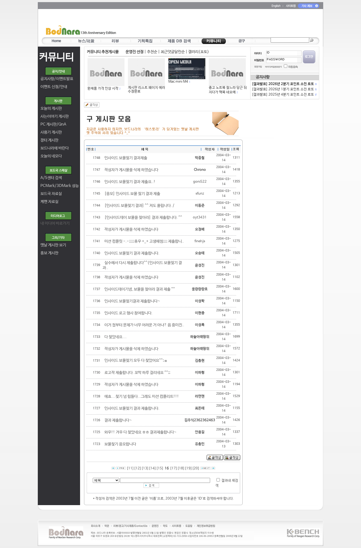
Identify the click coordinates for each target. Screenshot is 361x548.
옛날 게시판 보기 (53, 245)
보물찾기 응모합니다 (120, 444)
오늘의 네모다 (51, 156)
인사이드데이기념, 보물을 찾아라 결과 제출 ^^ (139, 289)
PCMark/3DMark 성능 (59, 185)
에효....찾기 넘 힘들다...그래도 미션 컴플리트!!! (141, 396)
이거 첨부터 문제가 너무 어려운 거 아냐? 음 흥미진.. (144, 325)
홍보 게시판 (49, 253)
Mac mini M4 (178, 82)
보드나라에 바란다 (54, 148)
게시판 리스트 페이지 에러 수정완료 (146, 89)
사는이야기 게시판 (54, 116)
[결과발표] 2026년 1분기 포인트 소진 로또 (284, 89)
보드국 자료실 (51, 193)
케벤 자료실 (49, 201)
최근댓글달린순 (173, 52)
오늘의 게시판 (51, 108)
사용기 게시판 (51, 132)
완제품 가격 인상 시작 (102, 89)
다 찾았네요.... (115, 337)
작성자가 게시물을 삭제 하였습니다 (131, 170)
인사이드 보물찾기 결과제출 (125, 158)
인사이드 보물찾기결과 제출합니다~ (132, 301)
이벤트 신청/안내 (53, 86)
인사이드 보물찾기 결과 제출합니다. (131, 253)
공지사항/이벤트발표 (56, 79)
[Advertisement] (211, 24)
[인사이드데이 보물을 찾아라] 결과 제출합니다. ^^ (143, 217)
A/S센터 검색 (51, 178)
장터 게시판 (49, 140)
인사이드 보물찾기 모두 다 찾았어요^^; (134, 360)
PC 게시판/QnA (53, 124)
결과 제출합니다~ (118, 420)
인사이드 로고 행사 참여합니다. (128, 313)
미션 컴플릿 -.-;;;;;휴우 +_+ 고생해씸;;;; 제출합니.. (144, 241)
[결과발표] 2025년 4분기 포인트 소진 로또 (284, 95)
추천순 (152, 52)
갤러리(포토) (198, 52)
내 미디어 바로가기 (55, 223)
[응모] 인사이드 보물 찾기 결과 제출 (132, 193)
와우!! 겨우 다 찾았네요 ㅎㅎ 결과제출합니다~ (140, 432)
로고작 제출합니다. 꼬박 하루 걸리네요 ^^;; (137, 372)
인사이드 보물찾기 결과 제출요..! (129, 181)
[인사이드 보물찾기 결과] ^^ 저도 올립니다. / (139, 205)
